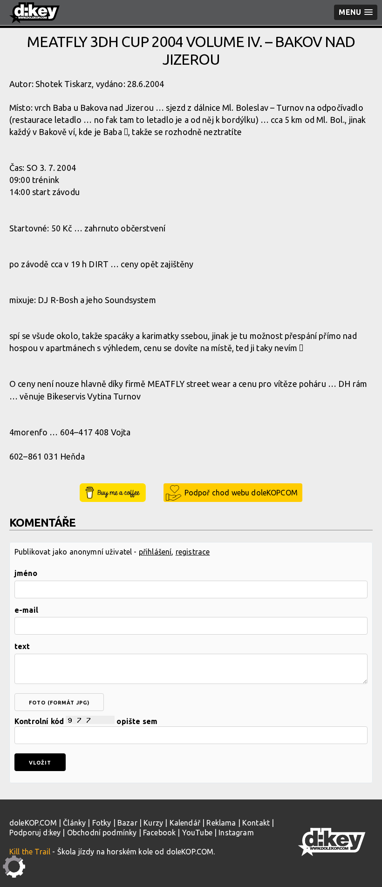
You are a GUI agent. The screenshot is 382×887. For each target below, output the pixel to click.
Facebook (159, 832)
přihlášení (155, 552)
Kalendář (185, 823)
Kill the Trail (29, 851)
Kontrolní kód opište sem (85, 721)
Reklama (221, 823)
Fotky (101, 823)
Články (74, 823)
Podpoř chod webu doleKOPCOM (241, 492)
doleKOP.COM (33, 823)
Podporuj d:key (35, 832)
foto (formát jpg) (59, 702)
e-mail (26, 610)
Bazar (127, 823)
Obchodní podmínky (102, 832)
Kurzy (153, 823)
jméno (25, 573)
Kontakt (256, 823)
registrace (193, 552)
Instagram (235, 832)
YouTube (197, 832)
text (22, 646)
